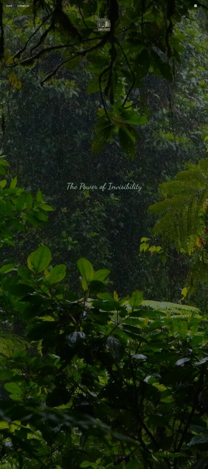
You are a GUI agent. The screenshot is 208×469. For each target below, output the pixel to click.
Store (9, 5)
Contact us (23, 5)
